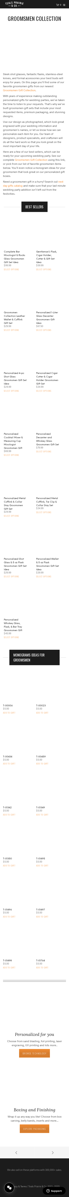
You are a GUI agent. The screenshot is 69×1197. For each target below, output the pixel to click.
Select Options (11, 269)
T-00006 (8, 705)
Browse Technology (34, 1053)
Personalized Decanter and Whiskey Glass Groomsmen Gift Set (47, 439)
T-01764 (40, 960)
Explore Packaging (34, 1128)
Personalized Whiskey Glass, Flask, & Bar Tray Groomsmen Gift (13, 625)
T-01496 (7, 910)
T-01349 (40, 807)
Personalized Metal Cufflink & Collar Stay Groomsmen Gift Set (15, 503)
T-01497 (40, 910)
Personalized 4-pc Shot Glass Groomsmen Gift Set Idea (15, 378)
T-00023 (41, 705)
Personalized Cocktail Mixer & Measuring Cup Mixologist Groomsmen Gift (13, 441)
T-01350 (7, 859)
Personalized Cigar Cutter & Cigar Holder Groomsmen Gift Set (47, 378)
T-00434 (7, 757)
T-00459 (41, 757)
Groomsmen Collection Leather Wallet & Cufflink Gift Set (14, 318)
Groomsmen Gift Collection (19, 90)
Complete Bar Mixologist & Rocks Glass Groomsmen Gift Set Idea (14, 257)
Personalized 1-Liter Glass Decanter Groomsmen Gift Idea (47, 318)
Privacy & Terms (18, 1186)
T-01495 (40, 859)
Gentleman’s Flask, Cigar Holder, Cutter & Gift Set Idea (46, 257)
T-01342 (7, 807)
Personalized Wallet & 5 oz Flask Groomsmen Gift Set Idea (47, 564)
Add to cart (9, 712)
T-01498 (7, 960)
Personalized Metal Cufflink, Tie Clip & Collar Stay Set (47, 502)
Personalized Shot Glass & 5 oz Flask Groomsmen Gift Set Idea (15, 564)
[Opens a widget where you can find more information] (54, 1191)
